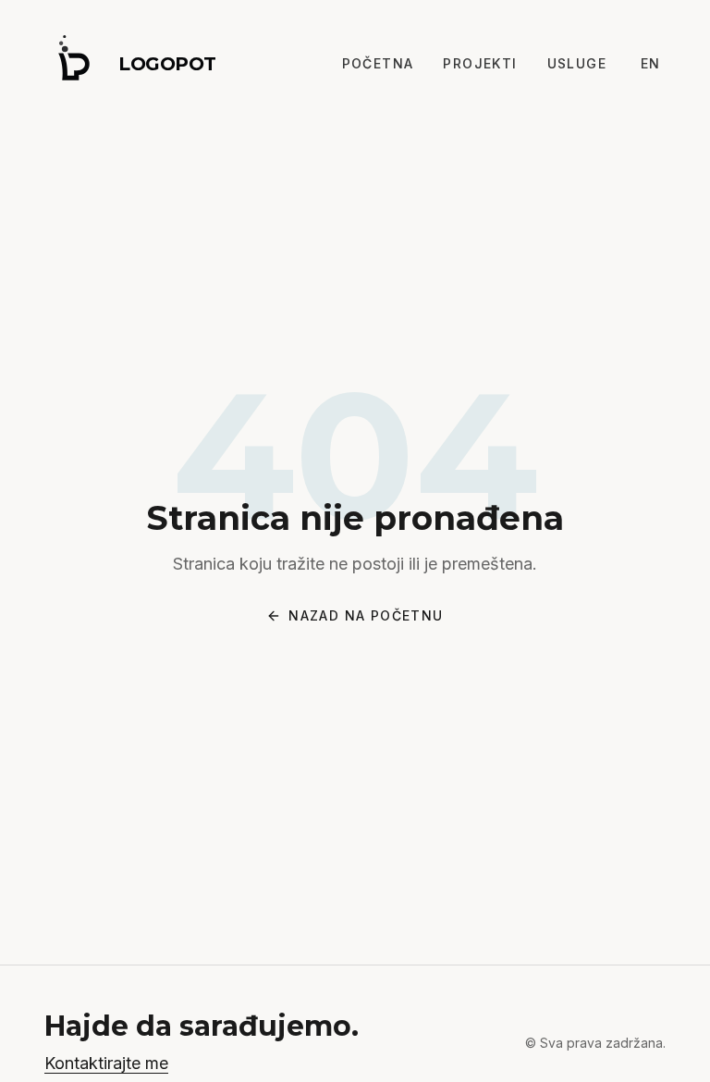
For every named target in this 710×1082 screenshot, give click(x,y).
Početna (378, 63)
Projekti (480, 63)
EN (651, 63)
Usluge (576, 63)
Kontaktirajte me (106, 1063)
